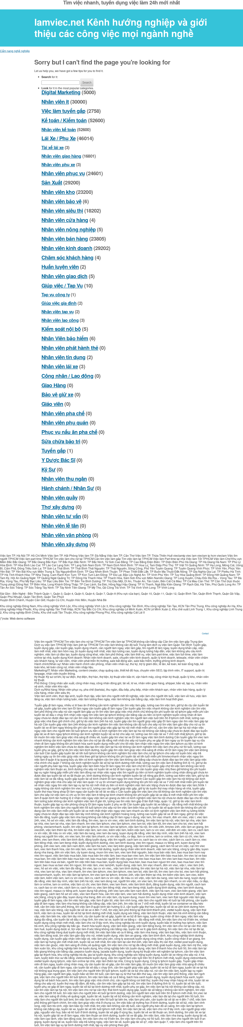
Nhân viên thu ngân (64, 478)
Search (86, 82)
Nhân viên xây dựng (64, 544)
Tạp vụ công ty (55, 294)
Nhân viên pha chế (62, 413)
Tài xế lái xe (52, 147)
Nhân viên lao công (60, 320)
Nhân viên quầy (59, 497)
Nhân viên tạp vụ (57, 311)
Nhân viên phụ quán (64, 422)
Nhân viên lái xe (59, 366)
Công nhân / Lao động (67, 375)
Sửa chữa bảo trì (60, 441)
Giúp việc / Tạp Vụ (62, 285)
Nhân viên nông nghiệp (68, 229)
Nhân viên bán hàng (64, 238)
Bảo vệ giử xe (57, 394)
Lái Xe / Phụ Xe (58, 138)
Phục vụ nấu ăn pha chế (69, 431)
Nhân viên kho (58, 191)
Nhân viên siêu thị (62, 210)
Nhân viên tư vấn (61, 516)
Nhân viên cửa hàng (64, 220)
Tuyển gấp (53, 450)
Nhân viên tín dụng (63, 357)
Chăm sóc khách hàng (67, 257)
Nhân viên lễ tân (60, 525)
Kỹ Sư (48, 469)
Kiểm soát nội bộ (61, 328)
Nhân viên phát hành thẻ (69, 347)
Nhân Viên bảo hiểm (64, 338)
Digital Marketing (60, 92)
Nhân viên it (55, 101)
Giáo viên (52, 403)
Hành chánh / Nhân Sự (67, 488)
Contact (205, 633)
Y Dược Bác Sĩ (58, 460)
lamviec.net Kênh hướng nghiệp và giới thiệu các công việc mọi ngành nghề (120, 27)
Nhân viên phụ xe (58, 164)
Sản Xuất (51, 182)
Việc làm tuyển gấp (63, 110)
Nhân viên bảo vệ (61, 201)
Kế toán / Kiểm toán (64, 120)
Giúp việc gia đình (58, 303)
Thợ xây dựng (57, 506)
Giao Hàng (53, 385)
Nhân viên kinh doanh (66, 248)
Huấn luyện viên (60, 266)
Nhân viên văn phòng (66, 535)
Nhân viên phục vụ (63, 173)
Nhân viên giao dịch (64, 276)
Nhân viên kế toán (58, 129)
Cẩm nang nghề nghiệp (15, 51)
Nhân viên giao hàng (61, 156)
